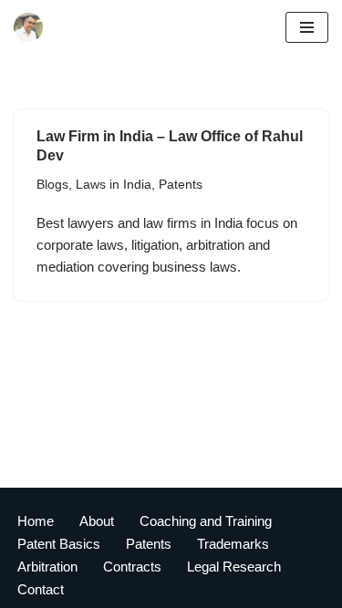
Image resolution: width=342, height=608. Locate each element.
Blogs (52, 184)
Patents (180, 184)
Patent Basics (58, 543)
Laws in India (113, 184)
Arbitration (47, 566)
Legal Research (234, 566)
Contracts (132, 566)
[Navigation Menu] (306, 27)
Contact (40, 589)
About (96, 521)
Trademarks (233, 543)
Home (35, 521)
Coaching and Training (206, 521)
